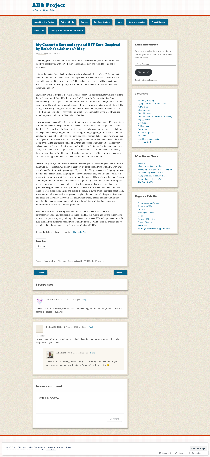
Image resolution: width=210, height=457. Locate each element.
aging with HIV (79, 261)
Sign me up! (143, 72)
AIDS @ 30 (143, 107)
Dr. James (42, 53)
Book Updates (144, 113)
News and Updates (137, 22)
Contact (84, 22)
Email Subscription (146, 44)
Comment (114, 419)
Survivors (142, 163)
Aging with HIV (67, 22)
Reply (84, 300)
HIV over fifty (99, 261)
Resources (39, 30)
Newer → (120, 273)
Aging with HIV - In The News (55, 261)
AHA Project (48, 5)
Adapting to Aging (146, 100)
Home (119, 22)
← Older (40, 273)
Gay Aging (143, 123)
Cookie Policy (51, 450)
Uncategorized (144, 142)
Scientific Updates (146, 132)
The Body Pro (79, 232)
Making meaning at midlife (150, 166)
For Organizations (102, 22)
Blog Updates (144, 110)
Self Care (142, 136)
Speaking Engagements (148, 139)
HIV (92, 261)
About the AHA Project (44, 22)
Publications (143, 126)
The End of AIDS (145, 182)
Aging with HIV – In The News (152, 103)
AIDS (88, 261)
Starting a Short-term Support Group (66, 30)
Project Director (158, 22)
